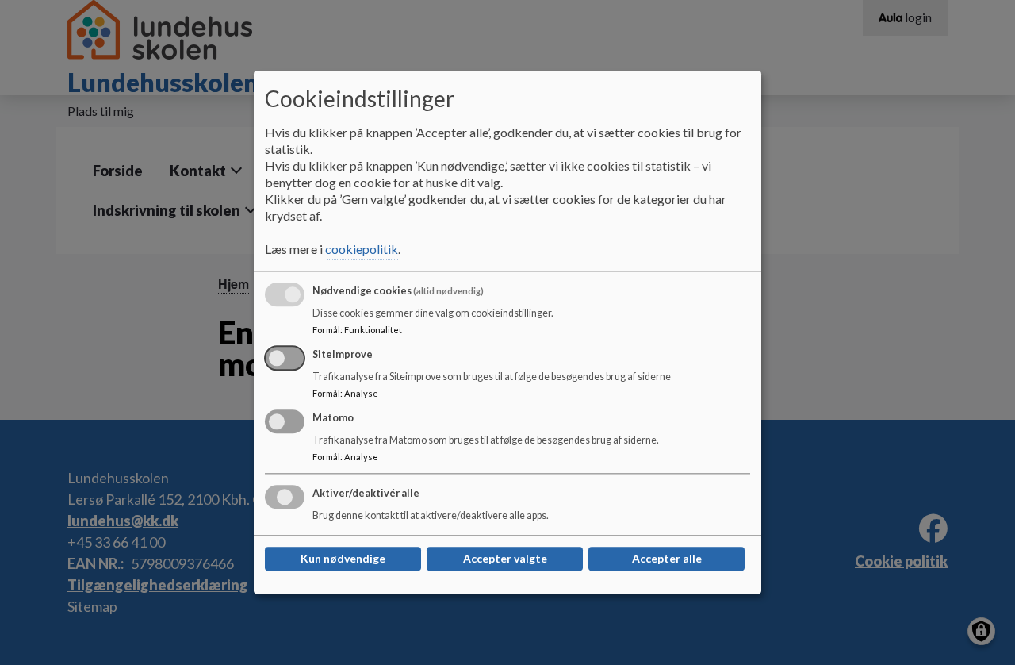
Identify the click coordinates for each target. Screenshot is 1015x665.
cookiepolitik (361, 249)
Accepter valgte (505, 559)
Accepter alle (667, 559)
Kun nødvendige (343, 559)
